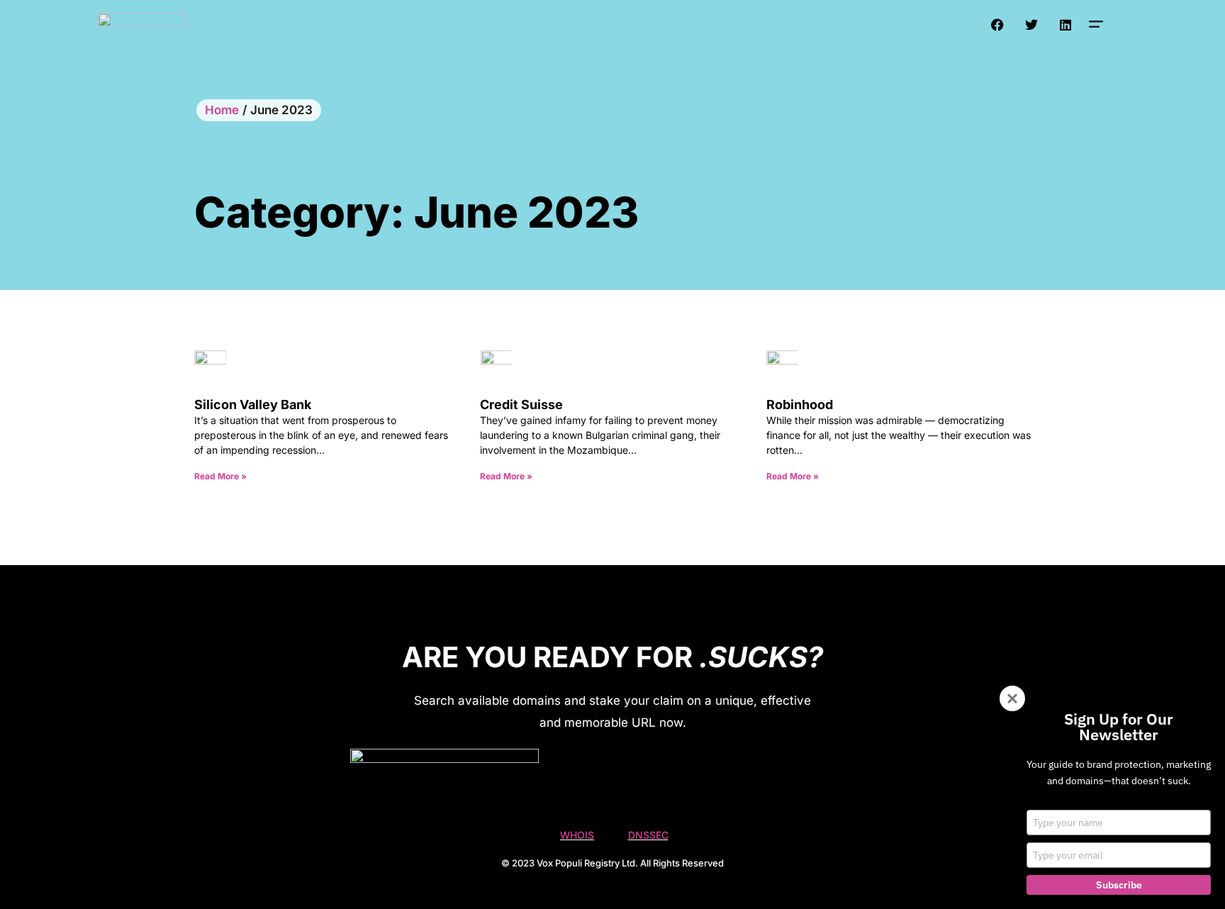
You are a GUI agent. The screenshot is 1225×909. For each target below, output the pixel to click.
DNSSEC (648, 835)
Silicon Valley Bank (252, 404)
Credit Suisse (521, 404)
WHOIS (577, 835)
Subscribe (1119, 885)
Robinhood (799, 404)
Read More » (220, 476)
